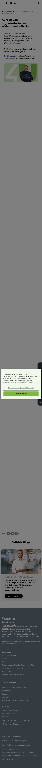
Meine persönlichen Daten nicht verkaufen (21, 388)
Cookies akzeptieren (21, 393)
